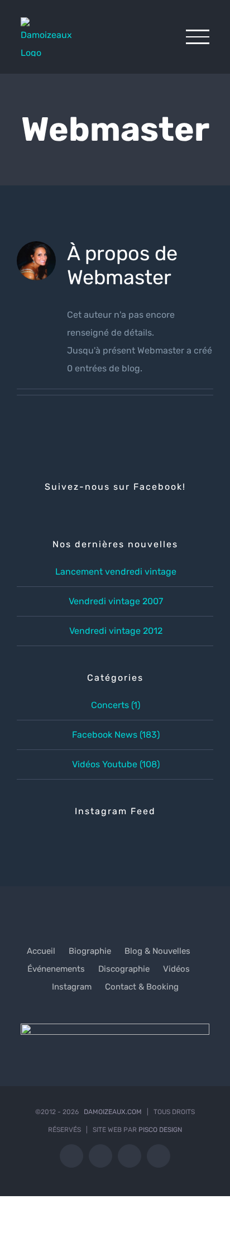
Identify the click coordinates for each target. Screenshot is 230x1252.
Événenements (56, 969)
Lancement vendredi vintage (115, 571)
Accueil (41, 951)
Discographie (124, 969)
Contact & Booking (142, 987)
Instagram (72, 987)
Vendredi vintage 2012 (115, 630)
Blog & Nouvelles (157, 951)
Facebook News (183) (116, 734)
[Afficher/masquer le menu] (197, 37)
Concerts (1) (115, 705)
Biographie (90, 951)
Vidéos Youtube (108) (116, 764)
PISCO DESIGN (160, 1130)
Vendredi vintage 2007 (116, 601)
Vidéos (176, 969)
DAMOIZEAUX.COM (113, 1112)
